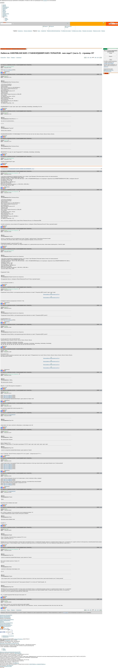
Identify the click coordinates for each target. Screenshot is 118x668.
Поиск (8, 57)
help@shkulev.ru (18, 653)
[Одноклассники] (3, 72)
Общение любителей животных (53, 30)
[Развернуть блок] (104, 73)
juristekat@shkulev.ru (41, 664)
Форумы (3, 48)
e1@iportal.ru (7, 640)
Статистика (18, 57)
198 (95, 57)
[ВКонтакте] (1, 72)
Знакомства (20, 30)
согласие (45, 0)
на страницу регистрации (109, 63)
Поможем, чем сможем (87, 30)
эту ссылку (65, 612)
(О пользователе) (11, 414)
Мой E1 (105, 48)
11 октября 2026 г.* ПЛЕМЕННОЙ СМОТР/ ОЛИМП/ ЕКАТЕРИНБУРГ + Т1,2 (17, 168)
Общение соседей (96, 30)
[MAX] (2, 72)
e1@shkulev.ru (16, 663)
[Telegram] (5, 72)
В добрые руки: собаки (76, 30)
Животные (8, 48)
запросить (106, 66)
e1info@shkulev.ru (32, 664)
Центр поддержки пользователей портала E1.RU (10, 652)
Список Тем (3, 57)
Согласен (2, 2)
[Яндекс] (111, 70)
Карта (39, 30)
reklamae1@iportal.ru (18, 639)
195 (88, 57)
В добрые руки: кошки (66, 30)
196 (90, 57)
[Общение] (46, 29)
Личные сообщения (28, 30)
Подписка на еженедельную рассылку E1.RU (9, 643)
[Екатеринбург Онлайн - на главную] (70, 29)
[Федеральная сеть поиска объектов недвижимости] (13, 633)
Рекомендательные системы (6, 666)
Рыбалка (103, 30)
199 (98, 57)
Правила (13, 57)
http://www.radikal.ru (8, 69)
